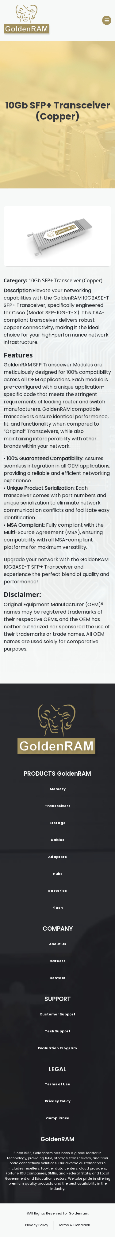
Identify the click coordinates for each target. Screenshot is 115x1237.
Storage (57, 822)
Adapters (57, 856)
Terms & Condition (74, 1225)
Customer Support (57, 1014)
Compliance (57, 1118)
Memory (58, 788)
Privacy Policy (58, 1101)
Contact (57, 977)
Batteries (57, 890)
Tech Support (58, 1031)
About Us (57, 943)
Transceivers (58, 805)
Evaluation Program (57, 1048)
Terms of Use (57, 1084)
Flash (57, 907)
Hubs (58, 873)
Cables (57, 839)
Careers (57, 960)
